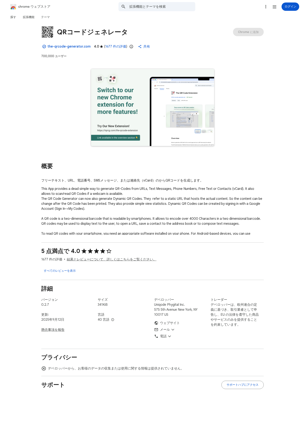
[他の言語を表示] (112, 319)
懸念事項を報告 (53, 330)
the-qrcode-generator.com (69, 46)
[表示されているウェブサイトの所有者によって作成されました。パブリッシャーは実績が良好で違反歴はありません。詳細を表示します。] (44, 47)
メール (165, 330)
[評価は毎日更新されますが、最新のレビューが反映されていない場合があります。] (131, 46)
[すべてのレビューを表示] (59, 271)
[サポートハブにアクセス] (242, 385)
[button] (274, 7)
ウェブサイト (170, 323)
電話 (163, 336)
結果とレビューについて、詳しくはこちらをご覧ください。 (111, 259)
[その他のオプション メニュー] (266, 6)
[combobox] (162, 6)
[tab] (13, 17)
